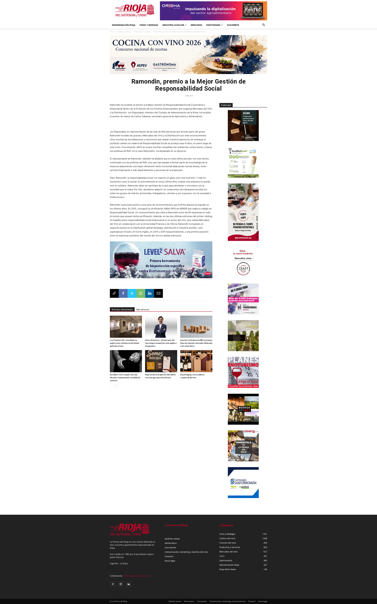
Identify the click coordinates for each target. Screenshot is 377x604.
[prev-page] (112, 386)
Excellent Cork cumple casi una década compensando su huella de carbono (125, 378)
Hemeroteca (171, 543)
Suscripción (170, 547)
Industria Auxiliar (173, 25)
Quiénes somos (172, 538)
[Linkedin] (149, 293)
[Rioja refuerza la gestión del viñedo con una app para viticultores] (161, 361)
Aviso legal (170, 560)
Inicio (112, 31)
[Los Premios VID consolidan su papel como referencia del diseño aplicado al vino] (126, 327)
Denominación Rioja (123, 25)
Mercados (196, 25)
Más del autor (142, 309)
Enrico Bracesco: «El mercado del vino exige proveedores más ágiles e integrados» (161, 343)
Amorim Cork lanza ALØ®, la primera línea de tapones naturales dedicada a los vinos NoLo (196, 343)
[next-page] (116, 386)
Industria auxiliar (124, 31)
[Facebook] (123, 293)
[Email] (158, 293)
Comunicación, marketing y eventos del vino (186, 552)
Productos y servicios (142, 31)
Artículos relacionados (122, 309)
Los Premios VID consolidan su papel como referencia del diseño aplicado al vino (124, 343)
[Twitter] (132, 293)
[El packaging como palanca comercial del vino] (196, 361)
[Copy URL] (114, 293)
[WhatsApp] (140, 293)
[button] (263, 25)
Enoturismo (213, 25)
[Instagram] (121, 584)
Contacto (169, 556)
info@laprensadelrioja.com (136, 575)
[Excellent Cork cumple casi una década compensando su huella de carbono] (126, 361)
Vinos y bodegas (148, 25)
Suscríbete (233, 25)
